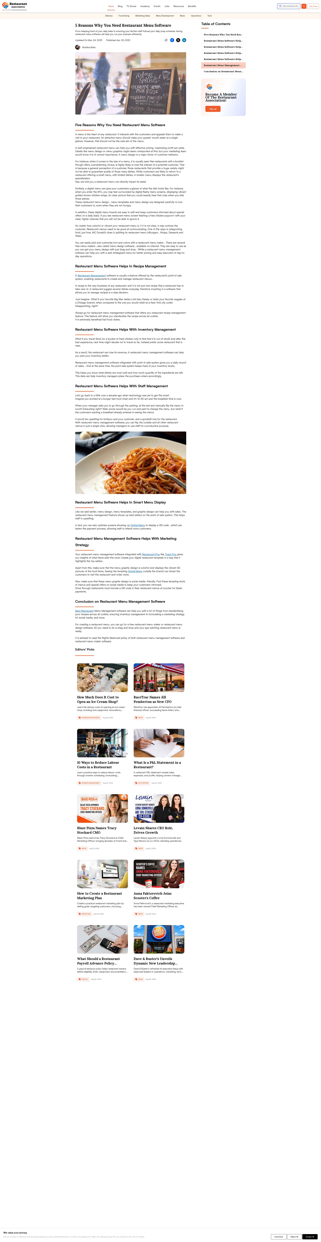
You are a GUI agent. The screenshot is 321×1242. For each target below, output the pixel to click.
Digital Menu (138, 525)
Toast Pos (170, 554)
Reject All (294, 1237)
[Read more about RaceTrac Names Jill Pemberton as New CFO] (159, 677)
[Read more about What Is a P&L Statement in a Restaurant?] (159, 743)
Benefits (192, 6)
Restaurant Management (92, 275)
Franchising (124, 15)
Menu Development (165, 15)
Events (157, 6)
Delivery (109, 15)
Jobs (166, 6)
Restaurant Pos (151, 554)
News (111, 6)
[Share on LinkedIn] (184, 40)
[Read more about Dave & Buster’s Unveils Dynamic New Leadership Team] (159, 939)
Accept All (310, 1237)
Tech (209, 15)
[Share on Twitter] (178, 40)
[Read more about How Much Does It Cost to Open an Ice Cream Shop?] (102, 677)
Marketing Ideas (142, 15)
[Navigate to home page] (14, 6)
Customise (278, 1237)
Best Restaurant (84, 610)
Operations (196, 15)
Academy (145, 6)
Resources (178, 6)
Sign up (213, 109)
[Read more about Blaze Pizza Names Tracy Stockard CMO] (102, 808)
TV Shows (131, 6)
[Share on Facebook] (172, 40)
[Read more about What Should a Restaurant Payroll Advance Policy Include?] (102, 939)
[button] (289, 6)
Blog (120, 6)
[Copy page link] (166, 40)
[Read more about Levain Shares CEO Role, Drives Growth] (159, 808)
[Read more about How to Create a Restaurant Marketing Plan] (102, 874)
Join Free (313, 6)
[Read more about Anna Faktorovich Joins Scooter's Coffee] (159, 874)
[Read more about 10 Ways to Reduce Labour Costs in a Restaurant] (102, 743)
